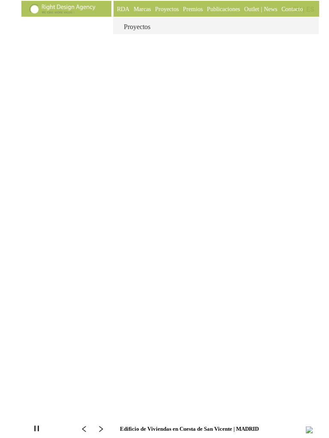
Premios (193, 9)
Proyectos (167, 9)
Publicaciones (223, 9)
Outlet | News (260, 9)
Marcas (142, 9)
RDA (123, 9)
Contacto (292, 9)
